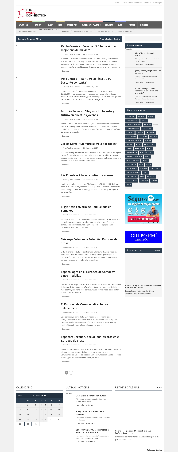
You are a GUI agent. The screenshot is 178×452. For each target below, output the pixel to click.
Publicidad (138, 3)
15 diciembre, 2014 (90, 247)
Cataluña (140, 132)
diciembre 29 (149, 82)
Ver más (157, 250)
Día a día (129, 144)
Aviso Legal (157, 3)
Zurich (129, 184)
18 (42, 414)
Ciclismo (109, 25)
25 (42, 419)
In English (144, 25)
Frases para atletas (146, 152)
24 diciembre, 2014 (90, 54)
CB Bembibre (150, 132)
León (141, 164)
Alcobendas (130, 116)
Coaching (153, 136)
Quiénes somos (127, 3)
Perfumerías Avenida (133, 172)
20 (51, 414)
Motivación (143, 168)
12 (45, 410)
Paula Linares (155, 168)
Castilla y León (147, 128)
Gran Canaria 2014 (133, 160)
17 (36, 414)
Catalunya (130, 132)
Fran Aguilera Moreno (71, 54)
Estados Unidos (149, 144)
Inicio (117, 3)
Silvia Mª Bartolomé (105, 31)
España (138, 144)
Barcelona (147, 124)
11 (41, 410)
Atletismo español (132, 120)
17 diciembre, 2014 (90, 119)
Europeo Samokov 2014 (83, 31)
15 (20, 414)
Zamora (154, 180)
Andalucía (141, 116)
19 (45, 414)
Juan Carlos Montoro (71, 215)
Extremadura (139, 148)
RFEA (145, 172)
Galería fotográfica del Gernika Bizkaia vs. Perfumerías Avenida (143, 286)
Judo (60, 25)
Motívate (65, 31)
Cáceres (148, 140)
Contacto (147, 3)
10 (36, 410)
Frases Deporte (132, 152)
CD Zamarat (143, 136)
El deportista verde (91, 25)
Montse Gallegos (125, 31)
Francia (149, 148)
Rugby (50, 25)
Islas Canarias (131, 164)
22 (20, 419)
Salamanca (151, 176)
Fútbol (132, 25)
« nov (20, 395)
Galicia (147, 156)
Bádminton (72, 25)
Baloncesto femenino (133, 124)
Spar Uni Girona (132, 180)
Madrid (148, 164)
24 (36, 419)
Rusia (142, 176)
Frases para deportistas (134, 156)
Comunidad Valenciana (134, 140)
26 (45, 419)
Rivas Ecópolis (131, 176)
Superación (144, 180)
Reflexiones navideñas (27, 31)
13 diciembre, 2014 (90, 312)
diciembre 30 (149, 64)
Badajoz (144, 120)
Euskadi (129, 148)
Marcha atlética (132, 168)
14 (59, 410)
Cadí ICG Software (133, 128)
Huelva (145, 160)
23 (28, 419)
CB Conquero (131, 136)
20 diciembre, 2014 (90, 87)
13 (51, 410)
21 (59, 414)
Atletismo (151, 116)
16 (28, 414)
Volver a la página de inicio (110, 39)
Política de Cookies (154, 450)
